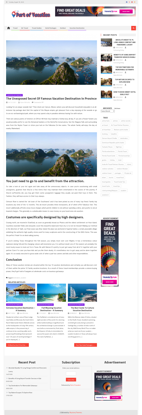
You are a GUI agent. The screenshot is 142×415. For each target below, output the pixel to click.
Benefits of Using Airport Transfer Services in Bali (125, 55)
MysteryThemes (75, 412)
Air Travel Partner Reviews (120, 125)
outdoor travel (106, 173)
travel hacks (106, 186)
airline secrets (126, 121)
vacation (23, 278)
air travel (105, 125)
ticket (104, 177)
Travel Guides (36, 28)
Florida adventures (108, 151)
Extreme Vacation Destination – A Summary (20, 309)
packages (118, 173)
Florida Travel (122, 151)
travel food (120, 177)
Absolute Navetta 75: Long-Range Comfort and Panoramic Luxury (125, 42)
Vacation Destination (77, 28)
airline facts (106, 121)
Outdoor (63, 28)
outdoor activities (107, 168)
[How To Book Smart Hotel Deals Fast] (106, 95)
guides (104, 160)
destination (16, 278)
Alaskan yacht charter (121, 129)
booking (104, 134)
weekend (105, 195)
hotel (119, 160)
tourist (111, 177)
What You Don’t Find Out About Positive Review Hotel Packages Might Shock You (19, 345)
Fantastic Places (107, 147)
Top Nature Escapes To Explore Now (124, 80)
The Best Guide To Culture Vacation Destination (82, 309)
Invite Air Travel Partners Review (113, 164)
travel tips (116, 186)
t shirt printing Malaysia (109, 190)
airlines (115, 121)
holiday (112, 160)
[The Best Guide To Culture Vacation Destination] (82, 293)
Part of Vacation (75, 385)
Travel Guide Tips (119, 182)
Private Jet (127, 173)
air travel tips (106, 129)
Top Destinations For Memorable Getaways (124, 68)
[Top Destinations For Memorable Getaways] (106, 70)
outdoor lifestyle (122, 168)
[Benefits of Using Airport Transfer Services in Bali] (106, 57)
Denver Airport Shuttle (109, 138)
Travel (15, 28)
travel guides (106, 182)
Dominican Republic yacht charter (113, 142)
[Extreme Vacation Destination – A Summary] (20, 293)
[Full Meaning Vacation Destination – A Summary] (51, 293)
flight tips (119, 147)
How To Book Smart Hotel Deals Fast (124, 93)
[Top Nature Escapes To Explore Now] (106, 82)
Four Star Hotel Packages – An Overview (86, 345)
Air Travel (24, 28)
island (129, 164)
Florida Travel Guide (108, 155)
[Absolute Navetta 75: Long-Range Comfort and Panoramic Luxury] (106, 42)
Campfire (114, 134)
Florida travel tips (124, 155)
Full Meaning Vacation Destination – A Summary (51, 309)
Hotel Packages (50, 28)
